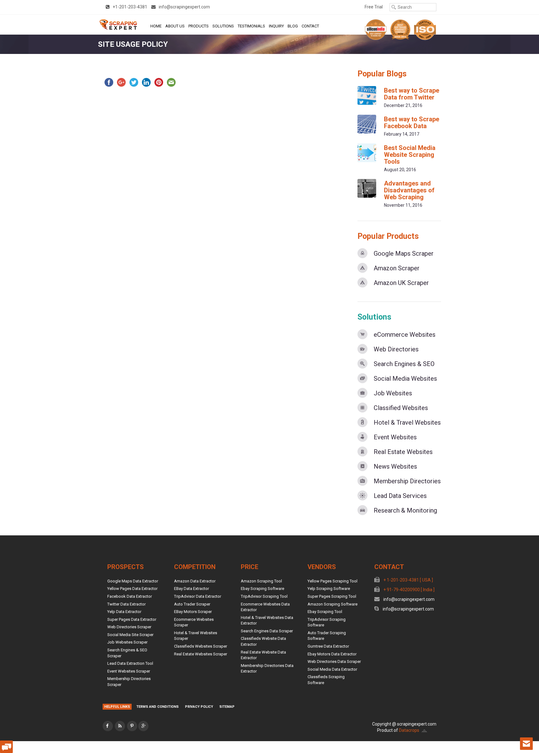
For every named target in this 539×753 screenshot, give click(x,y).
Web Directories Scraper (129, 627)
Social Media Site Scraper (130, 634)
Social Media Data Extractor (332, 669)
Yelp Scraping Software (329, 588)
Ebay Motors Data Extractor (332, 654)
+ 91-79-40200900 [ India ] (408, 589)
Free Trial (374, 6)
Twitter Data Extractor (126, 604)
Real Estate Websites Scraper (200, 654)
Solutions (223, 26)
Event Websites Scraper (128, 671)
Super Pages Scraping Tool (332, 596)
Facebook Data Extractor (129, 596)
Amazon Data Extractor (195, 581)
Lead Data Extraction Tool (130, 663)
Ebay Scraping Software (262, 588)
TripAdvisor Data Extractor (197, 596)
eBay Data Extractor (191, 588)
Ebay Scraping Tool (325, 611)
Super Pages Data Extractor (131, 619)
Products (198, 26)
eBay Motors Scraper (193, 611)
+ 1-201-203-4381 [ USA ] (407, 579)
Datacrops (409, 730)
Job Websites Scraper (127, 642)
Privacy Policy (199, 707)
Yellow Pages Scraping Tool (332, 581)
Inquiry (276, 26)
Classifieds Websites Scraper (200, 646)
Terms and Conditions (157, 707)
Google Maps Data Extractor (132, 581)
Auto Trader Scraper (192, 604)
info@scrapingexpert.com (408, 599)
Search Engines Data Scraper (267, 631)
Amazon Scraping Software (332, 604)
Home (156, 26)
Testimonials (251, 26)
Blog (293, 26)
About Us (175, 26)
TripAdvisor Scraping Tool (264, 596)
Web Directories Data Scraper (334, 661)
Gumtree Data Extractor (328, 646)
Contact (310, 26)
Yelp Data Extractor (124, 611)
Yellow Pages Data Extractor (132, 588)
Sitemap (227, 707)
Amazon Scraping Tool (261, 581)
